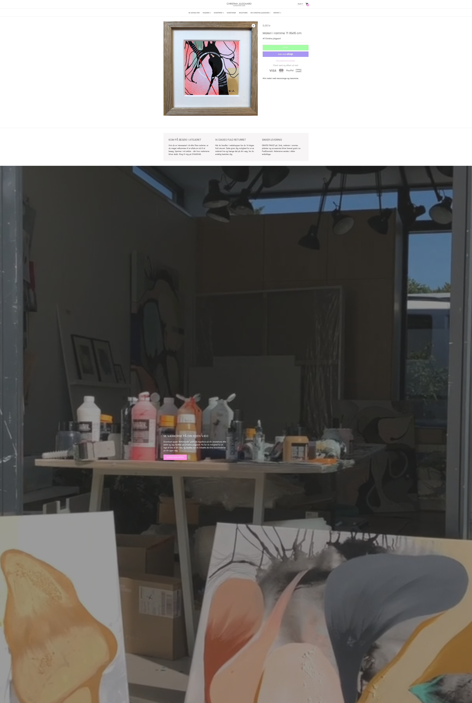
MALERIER (206, 13)
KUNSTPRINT (218, 13)
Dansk (300, 4)
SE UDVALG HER (194, 13)
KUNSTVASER (231, 13)
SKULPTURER (243, 13)
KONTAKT (276, 13)
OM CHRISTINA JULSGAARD (260, 13)
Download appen (175, 457)
